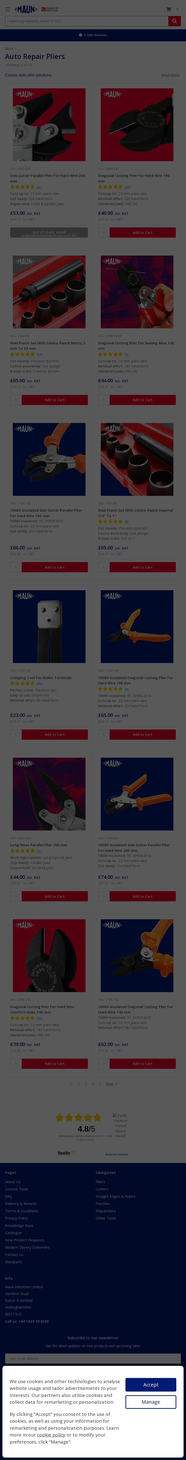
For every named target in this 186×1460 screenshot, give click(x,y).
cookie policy (51, 1435)
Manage (151, 1402)
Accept (151, 1384)
